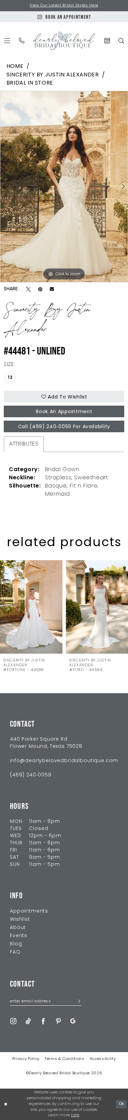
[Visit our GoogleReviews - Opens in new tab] (73, 1021)
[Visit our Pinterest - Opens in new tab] (58, 1021)
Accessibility (103, 1059)
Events (18, 936)
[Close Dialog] (5, 1104)
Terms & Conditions (65, 1059)
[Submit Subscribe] (77, 1002)
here (75, 1115)
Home (14, 66)
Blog (16, 944)
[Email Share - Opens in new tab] (51, 289)
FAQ (15, 952)
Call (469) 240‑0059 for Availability (64, 427)
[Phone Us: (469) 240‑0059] (22, 40)
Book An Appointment (64, 411)
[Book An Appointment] (107, 40)
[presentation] (31, 607)
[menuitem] (7, 41)
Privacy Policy (26, 1059)
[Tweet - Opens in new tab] (28, 289)
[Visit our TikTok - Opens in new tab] (28, 1021)
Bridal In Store (29, 83)
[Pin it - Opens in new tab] (40, 289)
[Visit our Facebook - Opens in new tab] (43, 1021)
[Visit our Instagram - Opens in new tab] (13, 1021)
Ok (121, 1104)
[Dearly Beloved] (64, 40)
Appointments (29, 911)
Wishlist (20, 919)
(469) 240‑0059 (31, 775)
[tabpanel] (64, 186)
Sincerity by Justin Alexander (52, 75)
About (18, 927)
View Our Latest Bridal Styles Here (64, 6)
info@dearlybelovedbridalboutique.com (64, 760)
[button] (7, 41)
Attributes (23, 444)
